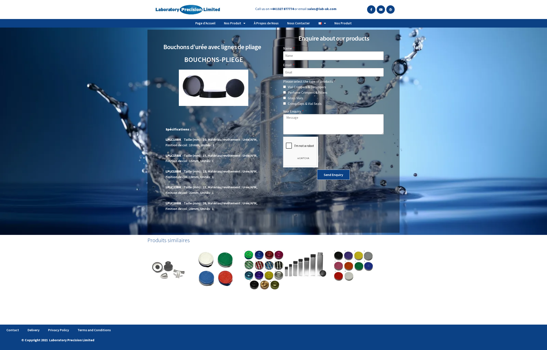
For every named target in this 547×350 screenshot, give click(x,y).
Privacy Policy (58, 330)
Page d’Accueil (205, 23)
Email (287, 65)
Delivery (34, 330)
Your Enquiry (292, 111)
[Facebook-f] (371, 9)
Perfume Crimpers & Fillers (307, 92)
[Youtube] (381, 9)
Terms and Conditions (94, 330)
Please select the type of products (308, 81)
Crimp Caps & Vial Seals (305, 103)
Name (288, 48)
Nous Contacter (298, 23)
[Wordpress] (390, 9)
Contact (12, 330)
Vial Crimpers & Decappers (307, 87)
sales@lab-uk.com (322, 9)
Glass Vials (295, 98)
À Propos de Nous (266, 23)
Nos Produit (232, 23)
